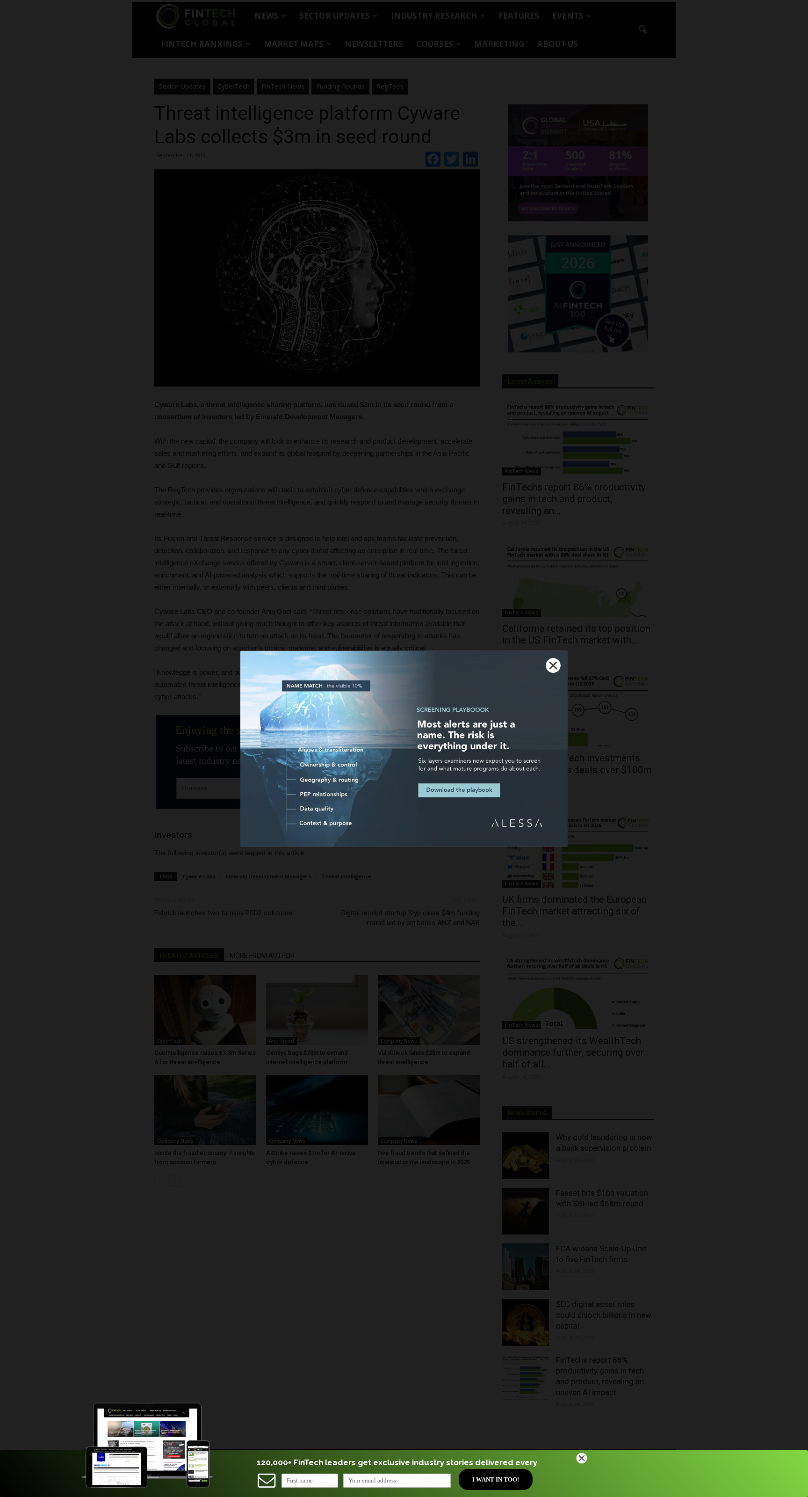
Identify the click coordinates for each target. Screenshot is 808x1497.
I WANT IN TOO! (495, 1479)
